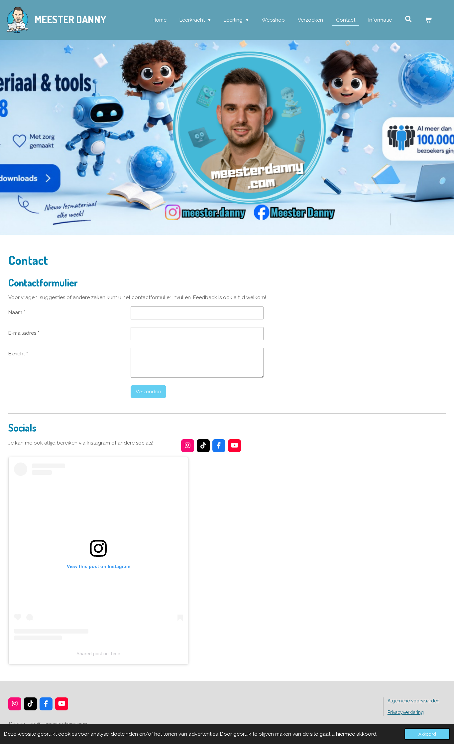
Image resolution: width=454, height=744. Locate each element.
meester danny (70, 19)
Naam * (16, 312)
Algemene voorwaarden (413, 700)
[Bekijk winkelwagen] (428, 20)
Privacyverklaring (406, 712)
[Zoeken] (408, 19)
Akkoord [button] (427, 734)
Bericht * (18, 354)
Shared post (89, 653)
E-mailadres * (23, 333)
